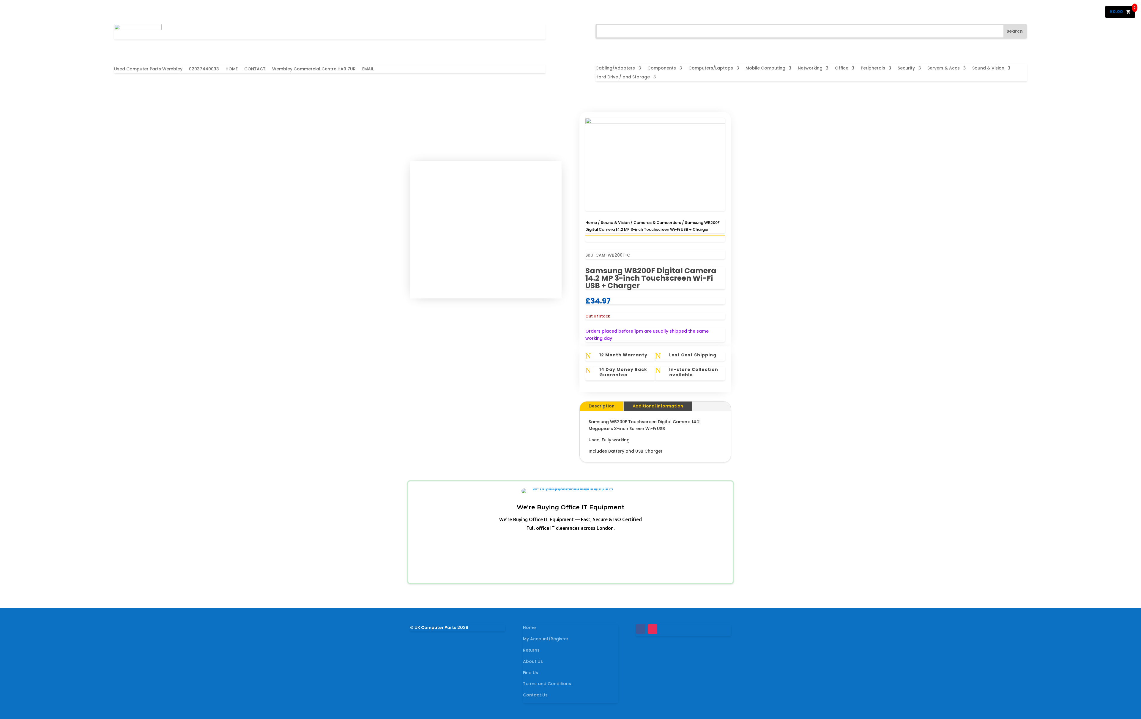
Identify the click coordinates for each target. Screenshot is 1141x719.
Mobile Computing (765, 68)
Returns (531, 650)
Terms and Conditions (547, 684)
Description (601, 406)
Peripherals (873, 68)
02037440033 (204, 69)
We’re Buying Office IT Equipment (571, 507)
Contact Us (535, 695)
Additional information (658, 406)
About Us (533, 661)
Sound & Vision (988, 68)
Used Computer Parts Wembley (148, 69)
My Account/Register (545, 639)
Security (906, 68)
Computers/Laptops (710, 68)
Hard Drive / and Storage (622, 77)
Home (591, 222)
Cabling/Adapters (615, 68)
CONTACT (255, 69)
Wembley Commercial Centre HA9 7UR (314, 69)
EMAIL (368, 69)
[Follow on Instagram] (652, 629)
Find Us (530, 673)
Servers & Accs (943, 68)
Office (841, 68)
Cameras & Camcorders (657, 222)
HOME (232, 69)
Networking (810, 68)
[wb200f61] (655, 122)
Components (661, 68)
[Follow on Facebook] (640, 629)
